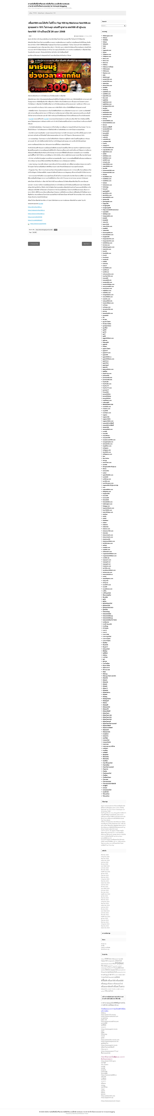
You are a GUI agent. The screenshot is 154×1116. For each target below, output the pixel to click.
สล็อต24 (105, 680)
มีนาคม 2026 (104, 864)
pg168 (104, 330)
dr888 (104, 154)
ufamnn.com (106, 528)
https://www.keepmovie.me (109, 1041)
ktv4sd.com (106, 245)
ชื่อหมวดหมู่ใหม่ (107, 595)
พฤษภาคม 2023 (105, 927)
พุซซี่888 (105, 653)
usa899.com (106, 547)
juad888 (105, 228)
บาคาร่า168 (106, 634)
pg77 (104, 334)
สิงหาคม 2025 (105, 877)
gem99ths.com (107, 193)
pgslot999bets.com (108, 359)
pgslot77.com (107, 352)
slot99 (103, 1066)
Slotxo (104, 468)
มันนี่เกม (105, 655)
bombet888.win (107, 129)
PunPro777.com (107, 388)
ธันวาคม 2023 (105, 914)
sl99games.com (107, 454)
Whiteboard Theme (83, 1113)
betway (105, 118)
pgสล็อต (105, 371)
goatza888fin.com (108, 197)
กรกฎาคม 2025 (105, 879)
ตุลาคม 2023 (104, 918)
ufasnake (105, 533)
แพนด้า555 (106, 792)
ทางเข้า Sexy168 (107, 624)
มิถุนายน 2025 (105, 881)
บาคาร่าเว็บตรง (106, 638)
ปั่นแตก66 (105, 644)
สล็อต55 (105, 684)
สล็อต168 (105, 678)
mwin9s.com (106, 299)
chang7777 (106, 145)
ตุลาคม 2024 (104, 896)
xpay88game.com (108, 578)
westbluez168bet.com (109, 570)
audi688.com (107, 93)
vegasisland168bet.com (109, 553)
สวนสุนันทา (106, 734)
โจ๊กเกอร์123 (106, 794)
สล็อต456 (105, 682)
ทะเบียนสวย (106, 622)
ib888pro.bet (106, 214)
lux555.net (106, 270)
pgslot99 (105, 354)
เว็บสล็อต (105, 775)
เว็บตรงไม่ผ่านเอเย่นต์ (108, 767)
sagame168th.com (108, 421)
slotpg (103, 1085)
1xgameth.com (107, 50)
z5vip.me (105, 582)
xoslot (104, 576)
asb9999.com (107, 91)
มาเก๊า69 (105, 657)
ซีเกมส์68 (105, 597)
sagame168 (106, 417)
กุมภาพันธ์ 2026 (105, 866)
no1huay (105, 305)
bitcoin (105, 125)
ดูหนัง (104, 599)
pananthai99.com (108, 313)
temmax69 (106, 497)
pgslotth (105, 367)
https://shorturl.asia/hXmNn (38, 223)
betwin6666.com (108, 120)
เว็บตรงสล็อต (106, 765)
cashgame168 (107, 141)
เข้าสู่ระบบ (103, 943)
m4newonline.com (108, 274)
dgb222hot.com (107, 151)
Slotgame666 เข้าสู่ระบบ (109, 466)
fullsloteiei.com (107, 185)
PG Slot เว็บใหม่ (107, 323)
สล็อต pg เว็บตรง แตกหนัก (109, 676)
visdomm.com (107, 566)
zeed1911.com (107, 584)
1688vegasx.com (108, 35)
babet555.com (107, 95)
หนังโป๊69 (105, 738)
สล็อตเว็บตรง (41, 13)
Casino (105, 143)
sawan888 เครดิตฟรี (108, 423)
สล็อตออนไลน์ (48, 13)
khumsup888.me (108, 232)
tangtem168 (106, 493)
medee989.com (107, 282)
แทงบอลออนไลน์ (107, 790)
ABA (104, 75)
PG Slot (105, 319)
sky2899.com (107, 452)
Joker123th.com (107, 226)
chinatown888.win (108, 147)
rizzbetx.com (106, 408)
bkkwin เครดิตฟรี (107, 127)
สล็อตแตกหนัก (106, 732)
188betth (105, 44)
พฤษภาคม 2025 (105, 883)
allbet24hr (106, 83)
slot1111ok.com (107, 462)
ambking (105, 89)
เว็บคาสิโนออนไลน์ (107, 763)
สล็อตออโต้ (105, 709)
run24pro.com (107, 412)
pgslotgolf (106, 365)
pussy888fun (107, 394)
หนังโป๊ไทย (104, 1087)
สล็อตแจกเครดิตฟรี (107, 727)
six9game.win (107, 450)
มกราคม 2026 (105, 868)
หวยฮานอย (106, 744)
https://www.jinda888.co (109, 1075)
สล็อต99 (105, 694)
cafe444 (105, 137)
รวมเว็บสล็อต (106, 663)
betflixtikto (106, 110)
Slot (54, 13)
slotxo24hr (106, 470)
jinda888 (105, 220)
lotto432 (105, 263)
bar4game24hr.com (108, 106)
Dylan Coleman (79, 36)
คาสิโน (104, 591)
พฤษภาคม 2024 (105, 905)
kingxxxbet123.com (108, 238)
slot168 (105, 464)
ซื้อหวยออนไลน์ (105, 1053)
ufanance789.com (108, 531)
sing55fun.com (107, 446)
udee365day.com (108, 512)
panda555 (105, 315)
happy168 (105, 203)
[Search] (124, 25)
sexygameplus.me (108, 441)
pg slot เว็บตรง (107, 321)
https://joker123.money (108, 1014)
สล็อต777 (105, 688)
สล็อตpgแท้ (106, 700)
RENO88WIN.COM (108, 404)
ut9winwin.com (107, 551)
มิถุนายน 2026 (105, 858)
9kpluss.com (106, 73)
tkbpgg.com (106, 506)
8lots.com (106, 58)
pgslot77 (105, 350)
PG (103, 317)
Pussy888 (106, 392)
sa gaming (104, 1018)
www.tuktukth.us (108, 574)
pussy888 (104, 1023)
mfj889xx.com (107, 290)
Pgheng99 (106, 342)
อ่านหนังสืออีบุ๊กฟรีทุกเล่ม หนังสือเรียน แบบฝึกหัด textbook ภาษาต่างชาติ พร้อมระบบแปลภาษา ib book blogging (81, 1112)
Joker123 (105, 222)
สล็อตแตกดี (106, 729)
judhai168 (104, 1071)
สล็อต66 (105, 686)
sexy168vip (106, 435)
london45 (105, 259)
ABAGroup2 (106, 77)
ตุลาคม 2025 (104, 873)
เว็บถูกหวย (105, 769)
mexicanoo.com (107, 288)
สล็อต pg (105, 674)
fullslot (105, 183)
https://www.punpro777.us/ (109, 1051)
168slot (105, 37)
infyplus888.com (108, 216)
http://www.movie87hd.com (110, 1021)
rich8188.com (107, 406)
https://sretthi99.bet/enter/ (111, 209)
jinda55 (105, 218)
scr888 (105, 431)
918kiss (103, 1013)
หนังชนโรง (105, 736)
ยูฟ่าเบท (105, 661)
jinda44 (103, 1070)
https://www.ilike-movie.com (110, 1040)
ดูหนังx (104, 601)
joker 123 (104, 1020)
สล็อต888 (105, 690)
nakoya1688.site (107, 301)
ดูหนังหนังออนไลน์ (107, 603)
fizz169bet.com (107, 176)
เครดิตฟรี (105, 752)
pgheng (105, 340)
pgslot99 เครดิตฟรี (117, 966)
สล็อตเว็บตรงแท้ (107, 721)
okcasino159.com (108, 309)
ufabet (104, 522)
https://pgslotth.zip (107, 1097)
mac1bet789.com (108, 276)
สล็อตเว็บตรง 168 (107, 715)
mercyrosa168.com (108, 286)
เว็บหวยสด (105, 779)
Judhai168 (106, 230)
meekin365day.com (108, 284)
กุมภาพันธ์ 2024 (105, 911)
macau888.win (107, 280)
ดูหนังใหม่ (105, 609)
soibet (104, 473)
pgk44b (105, 344)
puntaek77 (106, 390)
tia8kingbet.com (107, 504)
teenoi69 (105, 495)
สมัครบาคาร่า (106, 667)
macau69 (105, 278)
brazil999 (105, 135)
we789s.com (106, 568)
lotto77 (105, 265)
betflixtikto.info (107, 112)
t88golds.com (107, 491)
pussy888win (107, 398)
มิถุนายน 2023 (105, 926)
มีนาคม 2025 (104, 886)
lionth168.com (107, 253)
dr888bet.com (107, 156)
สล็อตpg (105, 696)
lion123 (105, 251)
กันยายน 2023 (105, 920)
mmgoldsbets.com (108, 294)
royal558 (105, 410)
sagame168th (107, 419)
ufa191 (104, 518)
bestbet (105, 108)
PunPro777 (106, 386)
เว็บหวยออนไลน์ (107, 781)
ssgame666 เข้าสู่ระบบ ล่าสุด (110, 485)
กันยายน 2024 (105, 898)
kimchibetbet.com (108, 234)
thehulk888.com (107, 502)
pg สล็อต (105, 328)
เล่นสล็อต (105, 760)
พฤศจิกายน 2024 (105, 894)
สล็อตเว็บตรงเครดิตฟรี (107, 1047)
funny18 (105, 189)
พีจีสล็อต (105, 651)
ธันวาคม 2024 (105, 892)
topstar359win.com (108, 508)
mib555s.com (107, 292)
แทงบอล (105, 787)
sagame (105, 415)
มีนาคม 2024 (104, 909)
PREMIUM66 (104, 968)
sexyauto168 (106, 437)
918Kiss (105, 64)
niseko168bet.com (108, 303)
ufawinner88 (106, 539)
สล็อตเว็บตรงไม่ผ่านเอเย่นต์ (109, 723)
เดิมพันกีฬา (105, 754)
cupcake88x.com (108, 149)
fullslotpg (105, 187)
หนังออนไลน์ (104, 989)
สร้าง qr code (106, 669)
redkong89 (106, 402)
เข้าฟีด (102, 945)
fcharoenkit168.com (108, 170)
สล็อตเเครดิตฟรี (107, 725)
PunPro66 (105, 381)
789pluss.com (107, 54)
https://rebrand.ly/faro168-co (36, 210)
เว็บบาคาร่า (104, 1049)
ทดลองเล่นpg (106, 611)
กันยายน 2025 (105, 875)
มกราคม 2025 (105, 890)
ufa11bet (105, 514)
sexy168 (105, 433)
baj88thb (105, 100)
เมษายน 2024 (104, 907)
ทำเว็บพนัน (105, 628)
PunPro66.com (107, 383)
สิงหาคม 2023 (105, 922)
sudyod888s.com (108, 489)
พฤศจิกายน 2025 (105, 871)
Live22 (105, 255)
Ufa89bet (105, 520)
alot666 (105, 87)
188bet (105, 42)
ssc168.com (106, 481)
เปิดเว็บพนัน (106, 756)
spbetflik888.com (108, 475)
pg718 (104, 332)
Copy (55, 229)
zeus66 (105, 586)
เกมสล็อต (105, 750)
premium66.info (107, 377)
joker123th (106, 224)
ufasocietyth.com (108, 535)
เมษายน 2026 (104, 862)
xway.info (105, 580)
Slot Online (106, 458)
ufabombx (105, 526)
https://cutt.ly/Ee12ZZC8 (35, 217)
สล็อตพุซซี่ (105, 705)
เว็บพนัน (105, 771)
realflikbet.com (107, 400)
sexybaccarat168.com (109, 439)
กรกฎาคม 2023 (105, 924)
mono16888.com (108, 296)
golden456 (106, 199)
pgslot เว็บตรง (106, 348)
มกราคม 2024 (105, 912)
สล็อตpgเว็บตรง (107, 698)
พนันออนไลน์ (106, 649)
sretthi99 (105, 477)
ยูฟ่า (104, 659)
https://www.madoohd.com (109, 1016)
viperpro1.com (107, 560)
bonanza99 (106, 131)
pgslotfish (106, 363)
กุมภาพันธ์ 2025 (105, 888)
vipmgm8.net (107, 562)
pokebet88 (106, 375)
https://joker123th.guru (108, 1061)
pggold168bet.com (108, 338)
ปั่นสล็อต (105, 642)
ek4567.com (106, 160)
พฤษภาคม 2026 (105, 860)
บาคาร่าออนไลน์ (107, 636)
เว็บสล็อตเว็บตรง (107, 777)
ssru (104, 487)
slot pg (105, 460)
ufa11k (104, 516)
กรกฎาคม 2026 (105, 856)
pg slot (103, 1094)
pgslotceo (106, 361)
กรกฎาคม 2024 (105, 901)
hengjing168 (106, 205)
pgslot (103, 1091)
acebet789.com (107, 79)
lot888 (105, 261)
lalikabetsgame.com (108, 247)
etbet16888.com (107, 164)
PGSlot (35, 13)
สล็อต (30, 13)
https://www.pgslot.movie (109, 1029)
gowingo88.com (107, 201)
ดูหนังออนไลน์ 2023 (108, 607)
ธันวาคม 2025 (105, 869)
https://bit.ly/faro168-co (35, 207)
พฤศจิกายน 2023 (105, 916)
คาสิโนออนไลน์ (107, 593)
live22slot (106, 257)
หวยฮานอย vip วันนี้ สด (109, 746)
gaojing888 (106, 191)
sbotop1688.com (108, 429)
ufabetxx (105, 524)
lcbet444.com (107, 249)
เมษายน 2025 (104, 884)
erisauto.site (106, 162)
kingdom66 (106, 236)
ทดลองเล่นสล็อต (107, 613)
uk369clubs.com (108, 543)
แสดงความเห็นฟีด (105, 947)
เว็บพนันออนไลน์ (107, 773)
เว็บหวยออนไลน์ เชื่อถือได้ (109, 783)
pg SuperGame (107, 325)
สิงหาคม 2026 (105, 854)
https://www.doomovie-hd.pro (110, 1101)
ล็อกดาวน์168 (106, 665)
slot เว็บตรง (104, 1064)
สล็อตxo (105, 702)
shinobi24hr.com (107, 444)
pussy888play (107, 396)
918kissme (106, 71)
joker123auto (104, 963)
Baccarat (105, 98)
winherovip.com (107, 572)
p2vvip (105, 311)
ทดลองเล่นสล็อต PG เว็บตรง (110, 620)
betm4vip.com (107, 116)
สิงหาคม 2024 (105, 899)
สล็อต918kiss (106, 692)
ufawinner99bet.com (109, 541)
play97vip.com (107, 373)
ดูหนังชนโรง (104, 1043)
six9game (105, 448)
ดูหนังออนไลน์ (106, 605)
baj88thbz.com (107, 102)
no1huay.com (106, 307)
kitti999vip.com (107, 243)
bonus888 (106, 133)
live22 (110, 963)
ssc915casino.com (108, 483)
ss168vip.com (107, 479)
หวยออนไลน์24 (107, 742)
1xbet (104, 46)
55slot (104, 52)
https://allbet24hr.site (108, 1096)
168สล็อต (105, 40)
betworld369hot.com (109, 122)
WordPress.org (105, 949)
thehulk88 (106, 499)
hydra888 (105, 212)
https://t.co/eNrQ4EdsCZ (35, 220)
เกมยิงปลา (105, 748)
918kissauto (106, 69)
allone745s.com (107, 85)
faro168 (31, 119)
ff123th (105, 174)
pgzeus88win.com (108, 369)
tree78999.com (107, 510)
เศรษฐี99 (105, 785)
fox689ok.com (107, 178)
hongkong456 (107, 207)
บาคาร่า (105, 630)
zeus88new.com (107, 589)
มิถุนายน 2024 (105, 903)
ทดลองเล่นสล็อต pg (108, 615)
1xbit (104, 48)
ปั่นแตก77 (105, 647)
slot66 (103, 1068)
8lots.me (105, 62)
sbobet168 (106, 427)
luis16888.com (107, 267)
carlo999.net (106, 139)
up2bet (105, 545)
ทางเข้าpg (105, 626)
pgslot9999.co (107, 357)
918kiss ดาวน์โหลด (108, 67)
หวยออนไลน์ (106, 740)
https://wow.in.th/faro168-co (36, 213)
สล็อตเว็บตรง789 (107, 717)
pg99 (104, 336)
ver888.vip (106, 557)
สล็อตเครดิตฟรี (106, 711)
